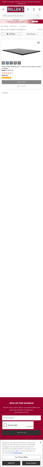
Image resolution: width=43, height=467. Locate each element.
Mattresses (13, 26)
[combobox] (32, 34)
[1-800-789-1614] (33, 9)
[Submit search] (37, 16)
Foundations (22, 26)
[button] (3, 9)
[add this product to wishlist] (38, 42)
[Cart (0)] (39, 9)
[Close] (40, 442)
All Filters (12, 34)
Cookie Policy (17, 453)
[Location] (27, 9)
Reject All (11, 463)
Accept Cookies (31, 463)
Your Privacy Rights (21, 457)
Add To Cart (21, 82)
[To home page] (15, 9)
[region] (21, 453)
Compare (22, 86)
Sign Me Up (21, 432)
